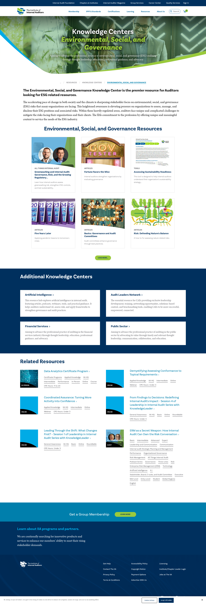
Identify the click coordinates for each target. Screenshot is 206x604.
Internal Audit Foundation (64, 3)
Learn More (125, 514)
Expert (165, 440)
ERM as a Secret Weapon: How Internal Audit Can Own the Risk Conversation (154, 432)
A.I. (151, 470)
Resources (145, 11)
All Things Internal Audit (158, 457)
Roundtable (177, 414)
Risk (172, 462)
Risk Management (137, 457)
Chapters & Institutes (89, 3)
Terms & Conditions (111, 580)
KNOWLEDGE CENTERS (92, 82)
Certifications (114, 11)
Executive (179, 474)
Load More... (103, 258)
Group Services (137, 3)
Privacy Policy (109, 574)
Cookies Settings (149, 600)
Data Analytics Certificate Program (66, 371)
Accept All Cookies (166, 600)
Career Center (155, 3)
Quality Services (173, 3)
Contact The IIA (109, 569)
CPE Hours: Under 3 (147, 385)
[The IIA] (30, 12)
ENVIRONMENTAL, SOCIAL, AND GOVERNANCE (126, 82)
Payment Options (138, 574)
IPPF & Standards (93, 11)
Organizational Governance (155, 453)
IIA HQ (86, 377)
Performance (63, 381)
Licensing (163, 563)
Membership (74, 11)
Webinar (133, 385)
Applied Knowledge (72, 377)
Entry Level (145, 479)
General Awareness (138, 414)
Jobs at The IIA (165, 574)
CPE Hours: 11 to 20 (52, 386)
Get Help (107, 563)
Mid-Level (134, 479)
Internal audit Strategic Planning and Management (151, 449)
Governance (150, 462)
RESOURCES (71, 82)
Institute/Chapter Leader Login (172, 569)
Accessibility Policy (139, 563)
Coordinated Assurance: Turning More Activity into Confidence (67, 399)
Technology (167, 466)
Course (94, 381)
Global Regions (168, 479)
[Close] (202, 599)
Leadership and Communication (143, 444)
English (133, 483)
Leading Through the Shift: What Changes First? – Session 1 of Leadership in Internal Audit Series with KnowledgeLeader (70, 434)
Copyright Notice (138, 569)
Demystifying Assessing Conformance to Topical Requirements (155, 372)
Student (156, 479)
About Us (161, 11)
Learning (130, 11)
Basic (159, 414)
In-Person (76, 381)
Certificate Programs (53, 377)
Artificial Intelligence (138, 470)
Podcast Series (136, 462)
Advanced (155, 440)
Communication (166, 444)
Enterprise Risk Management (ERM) (145, 466)
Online (85, 381)
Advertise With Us (139, 580)
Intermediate (49, 381)
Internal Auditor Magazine (114, 3)
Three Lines (163, 462)
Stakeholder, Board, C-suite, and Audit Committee (151, 474)
